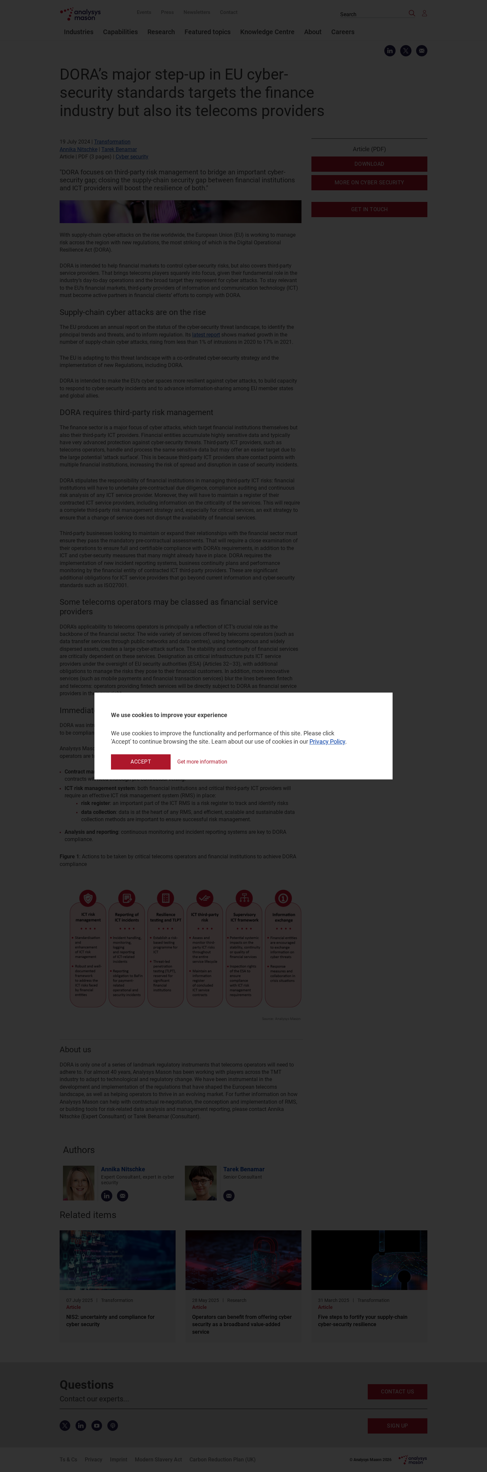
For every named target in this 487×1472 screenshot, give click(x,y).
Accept (141, 762)
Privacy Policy (327, 741)
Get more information (202, 762)
